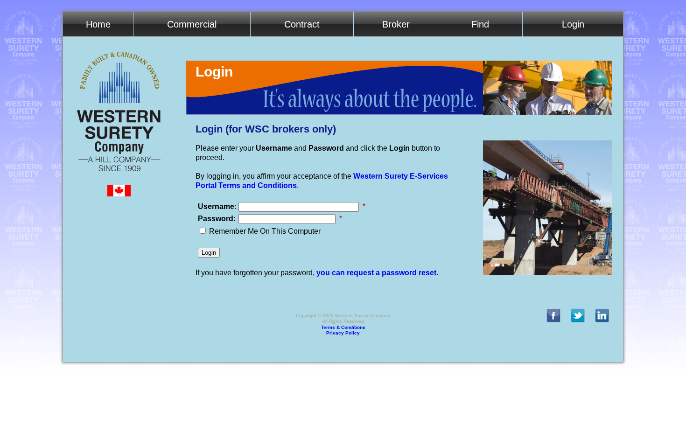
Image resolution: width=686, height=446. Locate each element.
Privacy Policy (343, 332)
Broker (396, 24)
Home (98, 24)
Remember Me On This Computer (265, 231)
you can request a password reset (376, 273)
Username (216, 206)
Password (215, 219)
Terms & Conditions (343, 327)
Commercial (192, 24)
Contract (302, 24)
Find (480, 24)
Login (573, 24)
